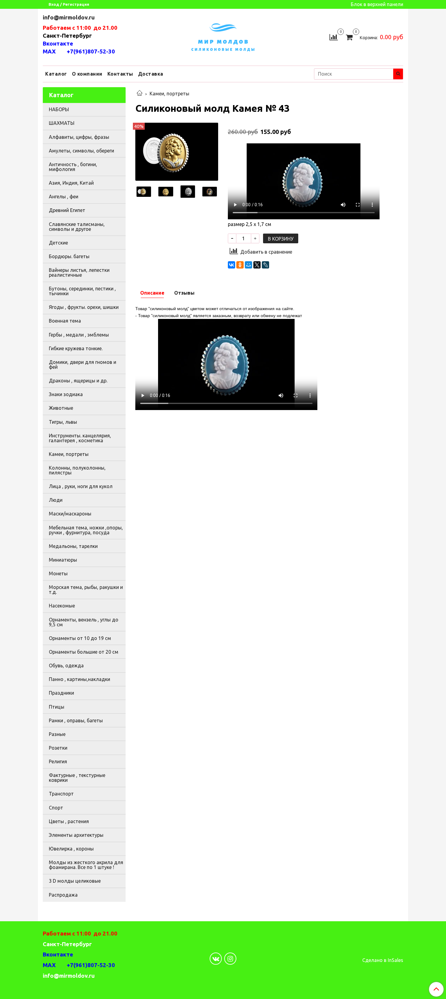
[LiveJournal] (265, 265)
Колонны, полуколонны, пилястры (77, 470)
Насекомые (62, 605)
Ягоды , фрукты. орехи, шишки (84, 307)
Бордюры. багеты (69, 256)
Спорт (56, 807)
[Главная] (140, 93)
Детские (58, 242)
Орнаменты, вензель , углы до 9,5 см (83, 622)
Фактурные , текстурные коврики (77, 777)
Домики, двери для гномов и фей (82, 364)
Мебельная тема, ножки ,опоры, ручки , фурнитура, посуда (86, 530)
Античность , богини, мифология (73, 167)
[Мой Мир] (248, 265)
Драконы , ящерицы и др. (78, 380)
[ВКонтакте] (231, 265)
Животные (61, 408)
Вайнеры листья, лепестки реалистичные (79, 272)
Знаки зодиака (66, 394)
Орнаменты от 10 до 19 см (80, 638)
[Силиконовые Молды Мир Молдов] (223, 36)
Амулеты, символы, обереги (81, 150)
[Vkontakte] (216, 959)
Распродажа (63, 895)
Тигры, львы (63, 422)
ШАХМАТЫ (61, 123)
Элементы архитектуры (76, 835)
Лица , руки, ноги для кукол (81, 486)
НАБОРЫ (59, 109)
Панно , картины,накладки (79, 679)
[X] (257, 265)
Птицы (56, 707)
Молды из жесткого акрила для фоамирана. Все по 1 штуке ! (86, 865)
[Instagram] (230, 959)
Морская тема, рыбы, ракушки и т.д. (86, 589)
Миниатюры (63, 560)
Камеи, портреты (169, 93)
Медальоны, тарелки (73, 546)
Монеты (58, 573)
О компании (87, 74)
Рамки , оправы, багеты (76, 720)
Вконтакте (58, 43)
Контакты (120, 74)
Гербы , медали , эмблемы (79, 334)
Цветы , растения (69, 821)
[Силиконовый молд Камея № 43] (176, 151)
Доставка (150, 74)
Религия (58, 761)
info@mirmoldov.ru (69, 17)
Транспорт (61, 793)
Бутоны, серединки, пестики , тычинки (82, 291)
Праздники (61, 693)
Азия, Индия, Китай (71, 183)
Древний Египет (67, 210)
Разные (57, 734)
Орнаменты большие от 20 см (83, 652)
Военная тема (65, 320)
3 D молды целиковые (75, 881)
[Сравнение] (334, 36)
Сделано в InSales (382, 960)
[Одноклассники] (240, 265)
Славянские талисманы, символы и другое (77, 226)
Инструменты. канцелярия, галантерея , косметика (80, 438)
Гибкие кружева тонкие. (76, 348)
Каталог (56, 74)
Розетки (58, 748)
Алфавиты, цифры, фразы (79, 137)
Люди (56, 500)
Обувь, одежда (66, 665)
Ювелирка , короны (71, 848)
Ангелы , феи (63, 196)
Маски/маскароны (70, 513)
